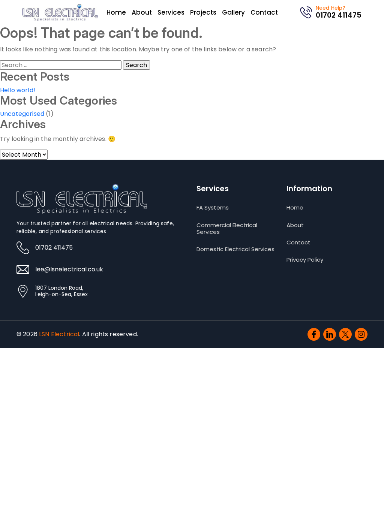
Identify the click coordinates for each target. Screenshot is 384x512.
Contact (264, 12)
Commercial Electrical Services (226, 228)
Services (171, 12)
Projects (203, 12)
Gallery (233, 12)
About (142, 12)
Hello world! (17, 90)
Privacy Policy (304, 259)
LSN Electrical (59, 334)
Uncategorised (22, 113)
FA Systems (212, 207)
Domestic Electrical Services (235, 249)
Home (116, 12)
